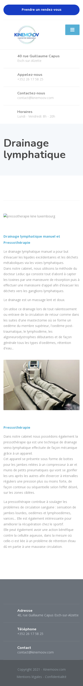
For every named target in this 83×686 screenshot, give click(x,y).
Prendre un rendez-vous (41, 10)
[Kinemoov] (26, 34)
